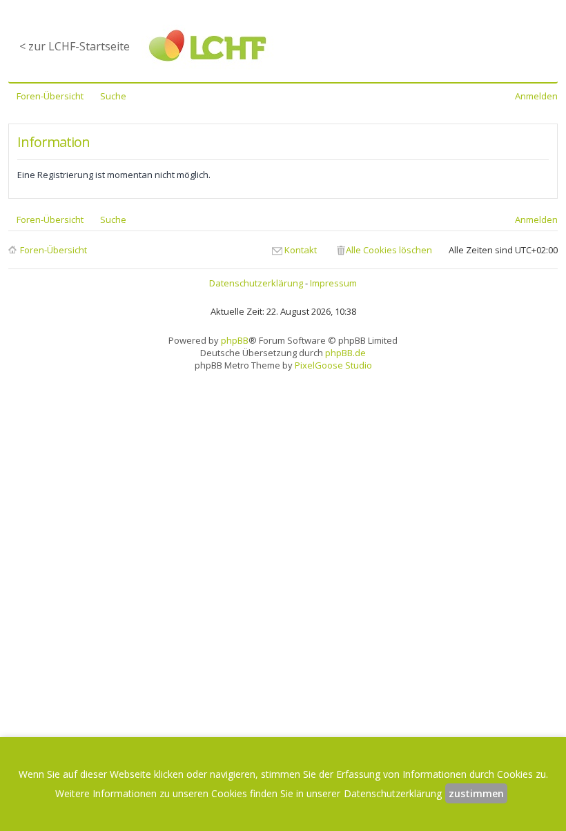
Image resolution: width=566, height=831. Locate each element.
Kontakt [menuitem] (300, 250)
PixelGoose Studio (333, 365)
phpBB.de (345, 352)
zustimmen (476, 793)
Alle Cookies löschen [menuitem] (389, 250)
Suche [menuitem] (113, 96)
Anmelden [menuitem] (536, 96)
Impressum (333, 283)
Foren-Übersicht (53, 250)
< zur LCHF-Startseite (74, 46)
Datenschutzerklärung (256, 283)
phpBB (234, 340)
